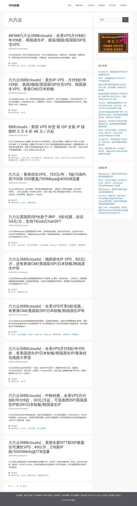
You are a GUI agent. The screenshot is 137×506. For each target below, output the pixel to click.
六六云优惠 (31, 66)
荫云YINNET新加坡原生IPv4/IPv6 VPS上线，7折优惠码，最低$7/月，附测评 (113, 87)
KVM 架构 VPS (36, 158)
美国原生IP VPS (43, 475)
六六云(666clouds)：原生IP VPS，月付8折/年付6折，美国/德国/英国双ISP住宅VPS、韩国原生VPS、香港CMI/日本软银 (48, 84)
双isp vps (53, 245)
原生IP (30, 334)
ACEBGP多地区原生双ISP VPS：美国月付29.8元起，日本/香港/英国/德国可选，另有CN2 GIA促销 (113, 114)
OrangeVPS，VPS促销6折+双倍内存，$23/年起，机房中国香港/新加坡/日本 (112, 142)
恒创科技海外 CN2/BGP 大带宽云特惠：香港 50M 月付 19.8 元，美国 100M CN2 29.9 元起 (113, 96)
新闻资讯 (101, 5)
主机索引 (57, 495)
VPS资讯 (91, 5)
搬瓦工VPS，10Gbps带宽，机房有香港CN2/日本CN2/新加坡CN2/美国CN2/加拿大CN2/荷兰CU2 (113, 210)
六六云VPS (21, 245)
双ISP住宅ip (63, 245)
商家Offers (79, 5)
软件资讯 (112, 5)
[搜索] (125, 19)
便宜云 (118, 495)
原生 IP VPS (65, 158)
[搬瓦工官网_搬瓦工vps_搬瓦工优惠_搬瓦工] (113, 52)
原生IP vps (38, 334)
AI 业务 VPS (25, 158)
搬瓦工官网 (28, 495)
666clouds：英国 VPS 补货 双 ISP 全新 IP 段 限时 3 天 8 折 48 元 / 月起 (47, 128)
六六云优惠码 (41, 66)
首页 (69, 5)
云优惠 (104, 495)
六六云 (23, 66)
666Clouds (15, 66)
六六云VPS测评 (32, 245)
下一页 (23, 486)
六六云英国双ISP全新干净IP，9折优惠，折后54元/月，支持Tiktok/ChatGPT (46, 218)
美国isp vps (31, 475)
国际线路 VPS (13, 160)
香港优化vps (31, 202)
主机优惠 (83, 495)
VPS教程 (123, 5)
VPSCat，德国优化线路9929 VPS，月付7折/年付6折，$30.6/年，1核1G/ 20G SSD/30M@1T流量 (113, 105)
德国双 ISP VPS (25, 160)
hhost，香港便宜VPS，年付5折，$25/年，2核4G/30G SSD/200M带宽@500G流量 (112, 151)
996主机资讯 (47, 495)
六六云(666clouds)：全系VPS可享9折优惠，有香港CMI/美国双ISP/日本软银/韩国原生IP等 (47, 308)
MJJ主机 (97, 495)
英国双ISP (81, 245)
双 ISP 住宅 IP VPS (77, 158)
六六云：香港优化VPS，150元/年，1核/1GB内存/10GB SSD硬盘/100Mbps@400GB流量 (47, 176)
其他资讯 (14, 200)
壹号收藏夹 (75, 495)
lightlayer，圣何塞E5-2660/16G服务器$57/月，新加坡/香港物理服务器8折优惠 (112, 124)
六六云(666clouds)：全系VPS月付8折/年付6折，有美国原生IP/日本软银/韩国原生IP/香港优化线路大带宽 (47, 353)
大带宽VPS (72, 245)
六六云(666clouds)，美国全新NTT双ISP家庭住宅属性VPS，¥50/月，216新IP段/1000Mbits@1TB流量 (46, 447)
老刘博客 (111, 495)
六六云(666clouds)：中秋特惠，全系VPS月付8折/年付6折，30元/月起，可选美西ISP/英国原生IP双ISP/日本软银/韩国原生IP (48, 400)
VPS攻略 (14, 5)
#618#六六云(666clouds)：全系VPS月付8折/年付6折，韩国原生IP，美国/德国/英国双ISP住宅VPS (47, 40)
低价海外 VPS (48, 158)
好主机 (90, 495)
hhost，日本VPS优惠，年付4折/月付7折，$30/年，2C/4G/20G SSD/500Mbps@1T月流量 (112, 133)
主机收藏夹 (66, 495)
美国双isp (75, 334)
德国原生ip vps (22, 292)
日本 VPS (36, 160)
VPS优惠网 (38, 495)
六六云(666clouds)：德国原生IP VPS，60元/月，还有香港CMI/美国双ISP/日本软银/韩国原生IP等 (47, 263)
